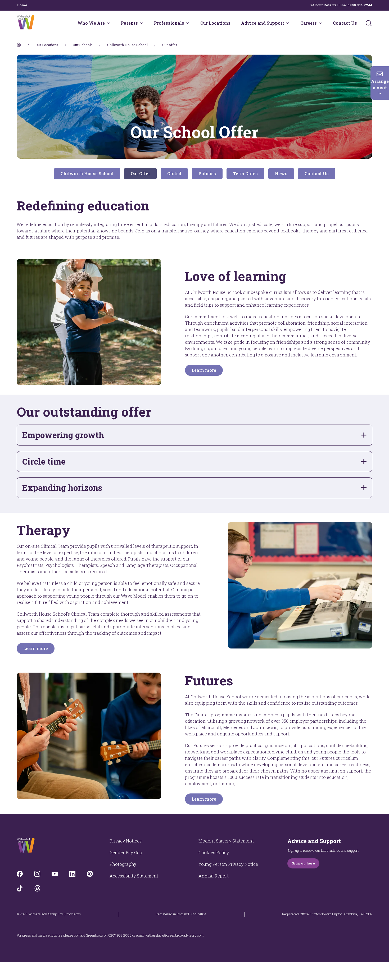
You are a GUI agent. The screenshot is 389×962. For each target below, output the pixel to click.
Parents (129, 23)
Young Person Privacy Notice (228, 864)
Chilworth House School (127, 44)
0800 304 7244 (359, 5)
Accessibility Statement (134, 876)
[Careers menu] (320, 23)
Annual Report (213, 876)
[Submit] (368, 23)
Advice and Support (262, 23)
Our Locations (215, 23)
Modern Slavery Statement (226, 841)
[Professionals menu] (188, 23)
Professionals (169, 23)
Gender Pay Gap (126, 852)
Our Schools (83, 44)
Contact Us (345, 23)
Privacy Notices (126, 841)
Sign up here (303, 863)
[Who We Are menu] (108, 23)
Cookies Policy (213, 852)
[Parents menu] (141, 23)
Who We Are (91, 23)
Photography (123, 864)
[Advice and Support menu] (288, 23)
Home (22, 5)
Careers (308, 23)
